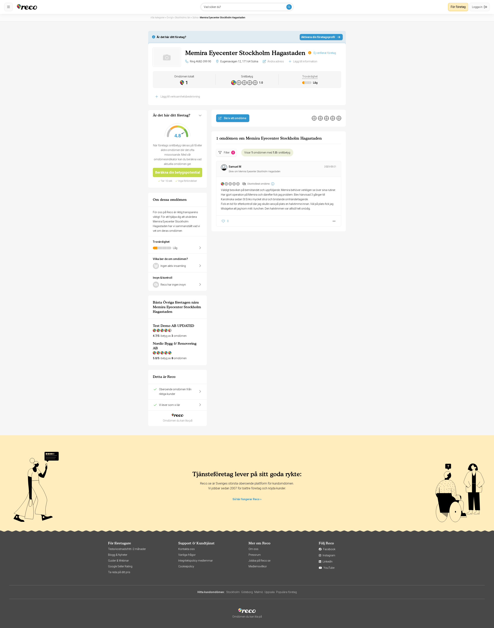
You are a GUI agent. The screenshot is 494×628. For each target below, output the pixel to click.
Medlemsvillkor (258, 566)
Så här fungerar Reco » (247, 499)
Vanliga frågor (187, 554)
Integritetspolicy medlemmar (195, 560)
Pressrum (255, 554)
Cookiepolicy (186, 566)
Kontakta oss (186, 549)
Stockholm (233, 592)
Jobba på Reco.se (259, 560)
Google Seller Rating (120, 566)
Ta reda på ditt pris (119, 572)
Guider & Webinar (118, 560)
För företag (458, 7)
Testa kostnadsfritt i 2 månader (127, 549)
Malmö (258, 592)
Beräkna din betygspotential (177, 172)
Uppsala (270, 592)
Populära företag (286, 592)
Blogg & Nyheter (117, 554)
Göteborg (247, 592)
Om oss (253, 549)
